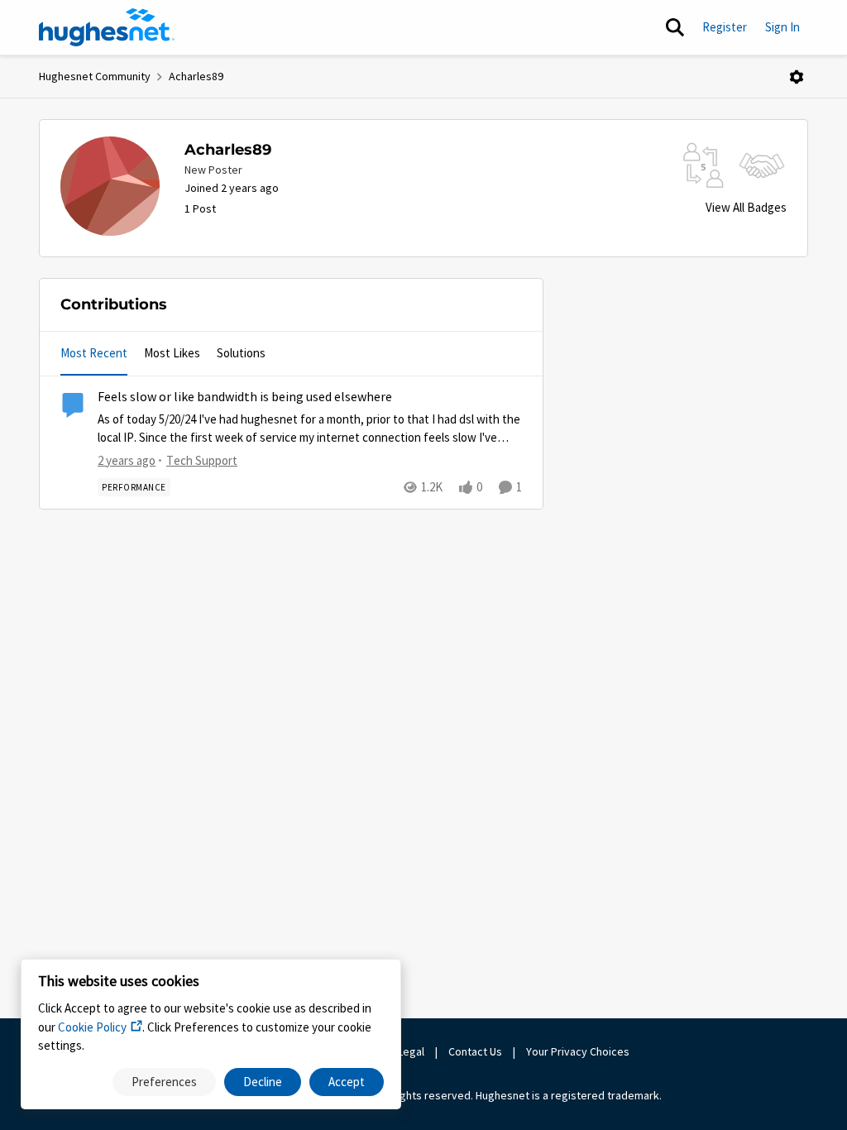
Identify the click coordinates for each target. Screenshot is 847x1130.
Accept (346, 1081)
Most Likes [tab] (172, 353)
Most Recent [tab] (93, 353)
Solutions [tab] (241, 353)
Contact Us (475, 1051)
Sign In (782, 27)
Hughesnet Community (95, 76)
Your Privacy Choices (579, 1051)
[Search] (675, 27)
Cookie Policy (92, 1027)
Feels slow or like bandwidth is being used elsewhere (245, 397)
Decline (262, 1081)
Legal (411, 1051)
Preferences (164, 1081)
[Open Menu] (796, 77)
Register (724, 27)
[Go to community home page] (107, 27)
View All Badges (746, 207)
